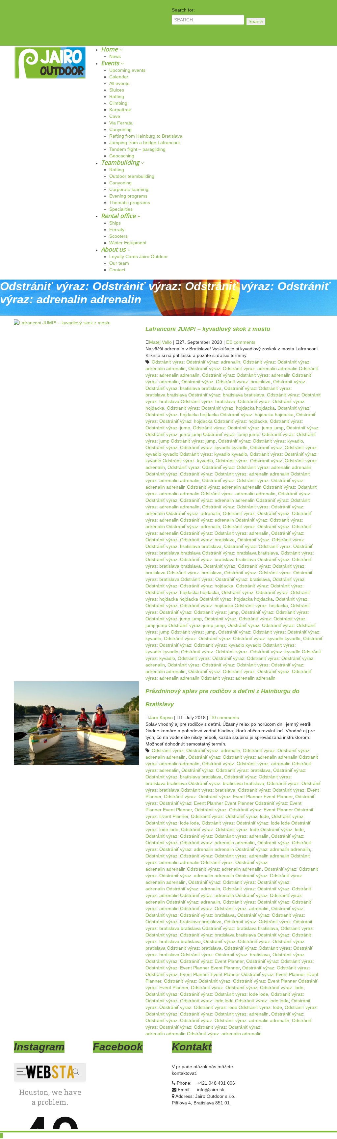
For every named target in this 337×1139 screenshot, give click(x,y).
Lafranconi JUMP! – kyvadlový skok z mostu (207, 329)
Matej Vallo (160, 342)
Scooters (118, 236)
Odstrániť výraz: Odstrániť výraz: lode (230, 816)
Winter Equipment (127, 242)
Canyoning (120, 129)
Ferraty (116, 229)
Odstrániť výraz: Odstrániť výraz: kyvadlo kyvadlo (196, 447)
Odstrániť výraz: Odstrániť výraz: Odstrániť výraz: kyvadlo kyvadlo (232, 638)
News (115, 56)
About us (114, 249)
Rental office (119, 216)
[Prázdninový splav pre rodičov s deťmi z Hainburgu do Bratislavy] (76, 722)
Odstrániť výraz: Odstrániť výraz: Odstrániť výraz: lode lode (206, 994)
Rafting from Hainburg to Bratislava (145, 136)
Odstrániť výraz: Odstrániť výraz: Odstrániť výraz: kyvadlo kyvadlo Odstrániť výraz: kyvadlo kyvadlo (234, 645)
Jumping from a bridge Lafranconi (144, 142)
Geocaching (121, 155)
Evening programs (128, 196)
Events (111, 63)
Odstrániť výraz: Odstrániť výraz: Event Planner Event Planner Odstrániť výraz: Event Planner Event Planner (230, 803)
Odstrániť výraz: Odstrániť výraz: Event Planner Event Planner (228, 796)
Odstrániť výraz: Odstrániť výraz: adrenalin (196, 362)
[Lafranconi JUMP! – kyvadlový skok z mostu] (62, 322)
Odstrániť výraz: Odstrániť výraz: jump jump (238, 427)
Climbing (118, 103)
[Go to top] (1, 1135)
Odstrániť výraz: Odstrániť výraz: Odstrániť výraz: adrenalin (207, 836)
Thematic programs (129, 202)
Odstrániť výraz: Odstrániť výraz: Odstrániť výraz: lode (247, 987)
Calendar (118, 76)
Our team (119, 263)
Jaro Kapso (161, 717)
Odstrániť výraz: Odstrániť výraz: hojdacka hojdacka (221, 408)
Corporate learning (128, 189)
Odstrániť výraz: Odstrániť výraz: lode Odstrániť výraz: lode (242, 829)
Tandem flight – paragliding (137, 149)
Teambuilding (121, 162)
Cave (114, 116)
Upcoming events (127, 70)
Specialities (121, 209)
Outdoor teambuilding (131, 176)
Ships (115, 223)
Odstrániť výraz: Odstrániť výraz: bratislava (226, 381)
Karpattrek (120, 109)
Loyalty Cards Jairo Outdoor (138, 256)
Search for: (183, 10)
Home (110, 49)
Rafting (116, 96)
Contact (117, 269)
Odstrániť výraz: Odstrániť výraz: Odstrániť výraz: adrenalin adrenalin (239, 467)
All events (119, 83)
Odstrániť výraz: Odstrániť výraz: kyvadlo (260, 441)
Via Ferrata (121, 122)
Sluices (116, 90)
